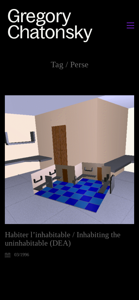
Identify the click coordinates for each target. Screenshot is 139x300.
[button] (130, 25)
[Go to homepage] (52, 25)
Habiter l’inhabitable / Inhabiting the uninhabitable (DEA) (63, 238)
